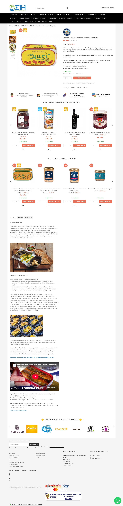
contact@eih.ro (96, 458)
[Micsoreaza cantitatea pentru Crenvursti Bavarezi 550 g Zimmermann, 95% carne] (39, 145)
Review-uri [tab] (28, 217)
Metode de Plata (40, 453)
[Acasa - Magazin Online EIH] (18, 8)
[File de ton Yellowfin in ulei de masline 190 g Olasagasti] (74, 175)
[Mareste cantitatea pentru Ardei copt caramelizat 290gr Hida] (96, 145)
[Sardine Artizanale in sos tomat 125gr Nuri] (38, 55)
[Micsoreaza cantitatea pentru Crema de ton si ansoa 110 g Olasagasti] (90, 201)
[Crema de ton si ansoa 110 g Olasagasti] (100, 175)
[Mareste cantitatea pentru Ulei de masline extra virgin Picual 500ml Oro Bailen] (70, 145)
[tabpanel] (38, 55)
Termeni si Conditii (14, 460)
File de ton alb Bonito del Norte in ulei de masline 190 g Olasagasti (48, 189)
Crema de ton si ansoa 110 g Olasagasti (100, 189)
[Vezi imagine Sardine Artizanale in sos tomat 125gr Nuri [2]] (12, 47)
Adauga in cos (82, 78)
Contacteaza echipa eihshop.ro (17, 466)
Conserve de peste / (27, 26)
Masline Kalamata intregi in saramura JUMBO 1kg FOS (23, 133)
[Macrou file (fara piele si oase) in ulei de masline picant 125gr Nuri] (23, 175)
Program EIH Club (13, 458)
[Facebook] (9, 474)
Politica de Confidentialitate (57, 447)
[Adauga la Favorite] (23, 149)
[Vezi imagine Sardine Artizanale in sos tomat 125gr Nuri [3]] (12, 55)
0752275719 (96, 455)
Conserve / (17, 26)
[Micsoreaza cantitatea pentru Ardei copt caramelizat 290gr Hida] (90, 145)
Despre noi (12, 453)
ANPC (37, 458)
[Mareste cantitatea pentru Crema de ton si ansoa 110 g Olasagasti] (96, 201)
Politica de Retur (40, 455)
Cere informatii (83, 87)
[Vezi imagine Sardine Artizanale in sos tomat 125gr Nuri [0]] (12, 32)
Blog (50, 21)
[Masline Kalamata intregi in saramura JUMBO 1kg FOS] (23, 119)
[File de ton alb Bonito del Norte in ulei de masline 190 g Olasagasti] (49, 175)
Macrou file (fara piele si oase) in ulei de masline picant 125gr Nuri (23, 189)
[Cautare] (67, 8)
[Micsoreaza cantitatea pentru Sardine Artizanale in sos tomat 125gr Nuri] (64, 78)
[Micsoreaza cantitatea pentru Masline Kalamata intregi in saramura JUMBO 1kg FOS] (13, 145)
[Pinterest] (9, 476)
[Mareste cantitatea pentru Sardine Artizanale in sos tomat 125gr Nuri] (70, 78)
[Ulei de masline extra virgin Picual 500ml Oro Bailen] (74, 119)
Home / (11, 26)
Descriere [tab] (12, 218)
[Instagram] (9, 480)
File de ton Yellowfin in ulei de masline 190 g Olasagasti (74, 189)
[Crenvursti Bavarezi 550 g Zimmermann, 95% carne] (49, 119)
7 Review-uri (74, 40)
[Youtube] (9, 478)
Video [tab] (20, 217)
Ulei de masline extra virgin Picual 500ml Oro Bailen (74, 133)
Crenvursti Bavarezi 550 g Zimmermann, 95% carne (48, 133)
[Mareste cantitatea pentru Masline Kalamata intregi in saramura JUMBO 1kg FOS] (19, 145)
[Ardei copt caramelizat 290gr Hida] (100, 119)
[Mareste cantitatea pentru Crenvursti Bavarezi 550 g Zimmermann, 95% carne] (45, 145)
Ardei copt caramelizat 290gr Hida (100, 133)
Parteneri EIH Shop (14, 455)
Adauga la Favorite (69, 87)
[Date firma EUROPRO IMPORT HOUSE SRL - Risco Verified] (26, 504)
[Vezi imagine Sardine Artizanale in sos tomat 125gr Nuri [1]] (12, 39)
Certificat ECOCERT (14, 464)
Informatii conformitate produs (18, 410)
